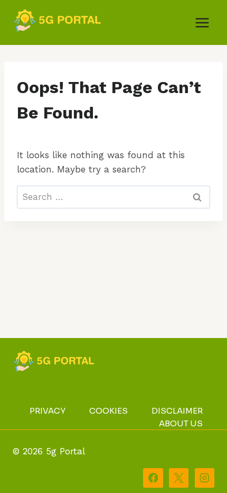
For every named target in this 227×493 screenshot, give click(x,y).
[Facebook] (153, 478)
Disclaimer (177, 411)
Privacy (47, 411)
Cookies (108, 411)
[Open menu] (202, 22)
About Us (181, 423)
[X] (178, 478)
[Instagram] (204, 478)
